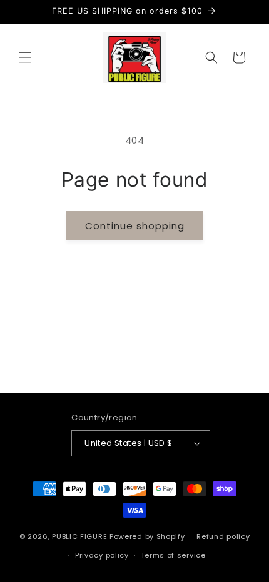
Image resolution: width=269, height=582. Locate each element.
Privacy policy (102, 555)
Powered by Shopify (147, 536)
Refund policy (223, 536)
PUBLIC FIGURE (79, 536)
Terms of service (173, 555)
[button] (25, 57)
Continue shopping (135, 225)
